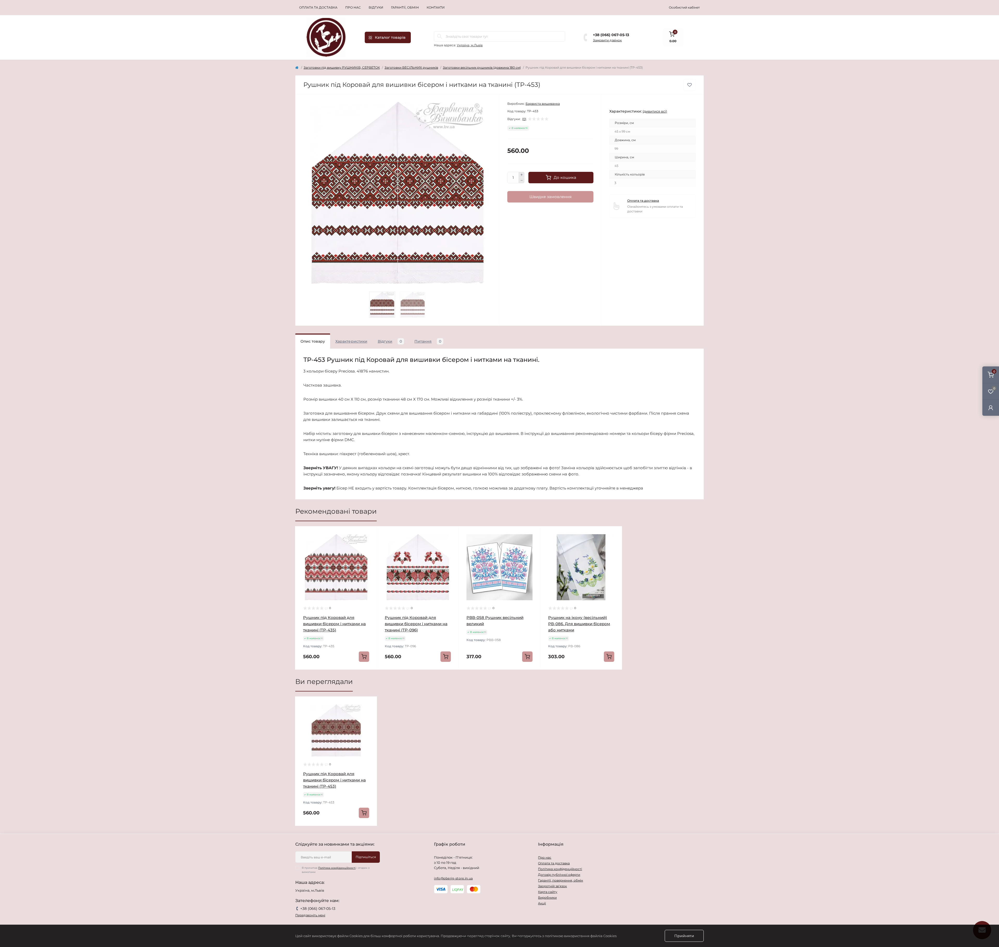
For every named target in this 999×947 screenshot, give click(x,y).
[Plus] (521, 175)
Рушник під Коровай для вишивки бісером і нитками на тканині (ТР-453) (334, 780)
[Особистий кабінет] (990, 407)
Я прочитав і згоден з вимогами (335, 870)
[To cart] (364, 656)
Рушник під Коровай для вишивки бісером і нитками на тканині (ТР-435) (334, 623)
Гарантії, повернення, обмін (560, 880)
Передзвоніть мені (310, 915)
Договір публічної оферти (559, 875)
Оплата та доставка (318, 7)
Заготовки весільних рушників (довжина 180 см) (482, 67)
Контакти (436, 7)
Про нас (353, 7)
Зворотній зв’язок (552, 886)
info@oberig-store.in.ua (453, 878)
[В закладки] (689, 85)
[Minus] (521, 181)
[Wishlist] (369, 544)
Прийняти (684, 935)
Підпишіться (366, 857)
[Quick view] (369, 534)
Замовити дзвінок (607, 40)
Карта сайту (547, 892)
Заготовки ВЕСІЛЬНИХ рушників (411, 67)
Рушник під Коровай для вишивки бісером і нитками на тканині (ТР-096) (416, 623)
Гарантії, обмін (405, 7)
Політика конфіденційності (337, 868)
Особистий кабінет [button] (684, 7)
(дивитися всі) (655, 111)
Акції (542, 903)
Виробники (547, 897)
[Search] (439, 36)
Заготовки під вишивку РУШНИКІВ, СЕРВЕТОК (342, 67)
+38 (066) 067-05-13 (611, 34)
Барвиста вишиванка (543, 104)
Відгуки (376, 7)
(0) (524, 119)
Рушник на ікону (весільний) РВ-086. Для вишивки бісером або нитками (579, 623)
